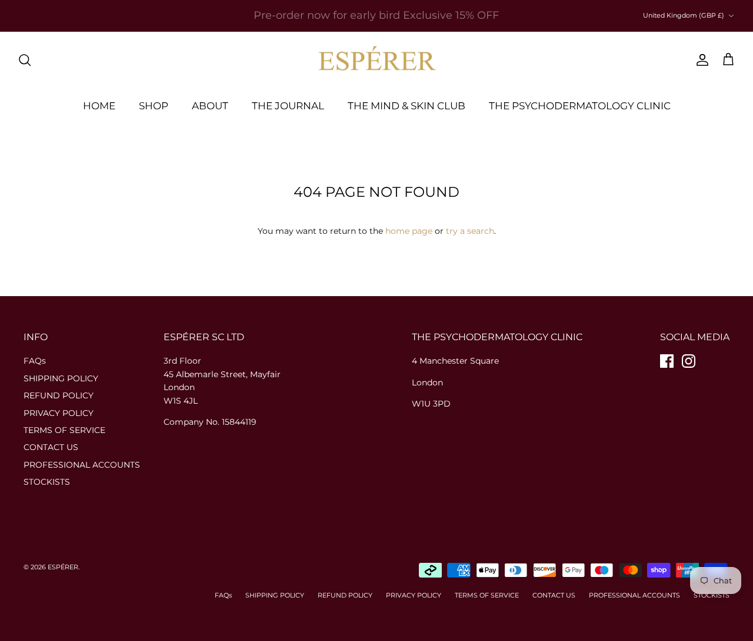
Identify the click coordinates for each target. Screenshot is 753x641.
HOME (99, 106)
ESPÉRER (63, 567)
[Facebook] (667, 361)
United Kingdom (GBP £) (683, 15)
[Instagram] (688, 361)
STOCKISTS (47, 481)
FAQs (35, 360)
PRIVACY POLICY (59, 413)
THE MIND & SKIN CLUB (406, 106)
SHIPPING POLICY (61, 378)
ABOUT (210, 106)
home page (408, 231)
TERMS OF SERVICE (64, 430)
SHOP (153, 106)
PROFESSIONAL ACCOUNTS (82, 464)
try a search (470, 231)
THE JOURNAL (288, 106)
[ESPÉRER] (377, 59)
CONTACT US (51, 447)
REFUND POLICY (59, 395)
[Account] (700, 60)
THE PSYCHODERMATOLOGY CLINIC (580, 106)
